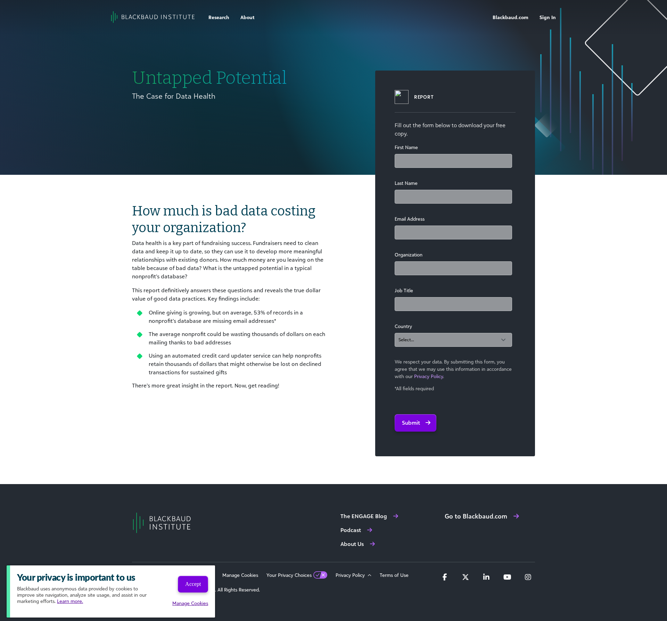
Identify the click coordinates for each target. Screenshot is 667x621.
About (247, 17)
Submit (411, 422)
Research (218, 17)
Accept (193, 584)
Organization (408, 255)
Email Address (410, 219)
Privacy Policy (428, 376)
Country (403, 326)
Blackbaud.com (510, 17)
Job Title (404, 290)
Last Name (406, 183)
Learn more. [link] (70, 601)
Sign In (548, 17)
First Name (406, 147)
